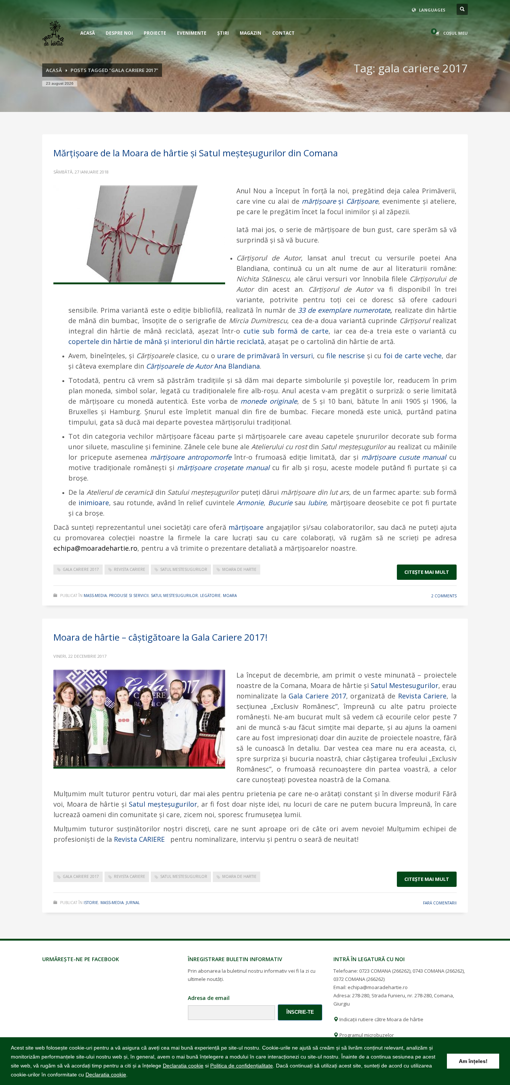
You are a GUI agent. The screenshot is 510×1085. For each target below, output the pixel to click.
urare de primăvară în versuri (265, 355)
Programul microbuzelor (366, 1035)
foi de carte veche (413, 355)
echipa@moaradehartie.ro (378, 987)
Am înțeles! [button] (473, 1061)
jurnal (133, 902)
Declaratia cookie (183, 1066)
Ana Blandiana (203, 366)
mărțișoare (246, 527)
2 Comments (444, 595)
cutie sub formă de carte (286, 330)
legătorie (210, 595)
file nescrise (345, 355)
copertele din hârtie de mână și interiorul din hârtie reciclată (166, 341)
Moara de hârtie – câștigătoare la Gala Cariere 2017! (160, 637)
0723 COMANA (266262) (384, 970)
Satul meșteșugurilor (163, 804)
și (340, 201)
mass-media (95, 595)
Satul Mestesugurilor (404, 685)
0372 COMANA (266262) (359, 979)
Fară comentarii (440, 903)
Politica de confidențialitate (241, 1066)
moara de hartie (239, 569)
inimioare (93, 502)
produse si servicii (129, 595)
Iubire (317, 502)
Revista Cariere (422, 695)
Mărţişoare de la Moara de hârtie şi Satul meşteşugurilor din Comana (195, 153)
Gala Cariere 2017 (317, 695)
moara (230, 595)
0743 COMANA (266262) (438, 970)
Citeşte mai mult (426, 572)
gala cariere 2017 (81, 569)
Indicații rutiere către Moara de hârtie (380, 1019)
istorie (91, 902)
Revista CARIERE (140, 839)
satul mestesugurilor (183, 569)
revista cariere (129, 569)
